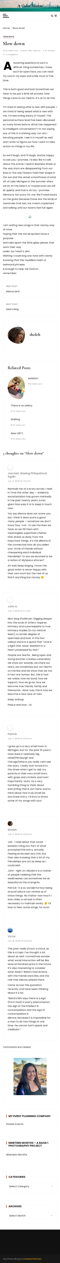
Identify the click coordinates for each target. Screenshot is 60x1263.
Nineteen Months (16, 1154)
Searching (12, 309)
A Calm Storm (30, 5)
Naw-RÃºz (17, 433)
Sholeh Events (14, 1124)
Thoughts (8, 36)
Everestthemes (32, 1258)
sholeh (51, 50)
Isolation (33, 378)
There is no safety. (22, 405)
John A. (13, 606)
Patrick (12, 734)
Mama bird (12, 291)
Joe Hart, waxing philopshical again (27, 475)
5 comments (12, 54)
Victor (12, 936)
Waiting (15, 419)
